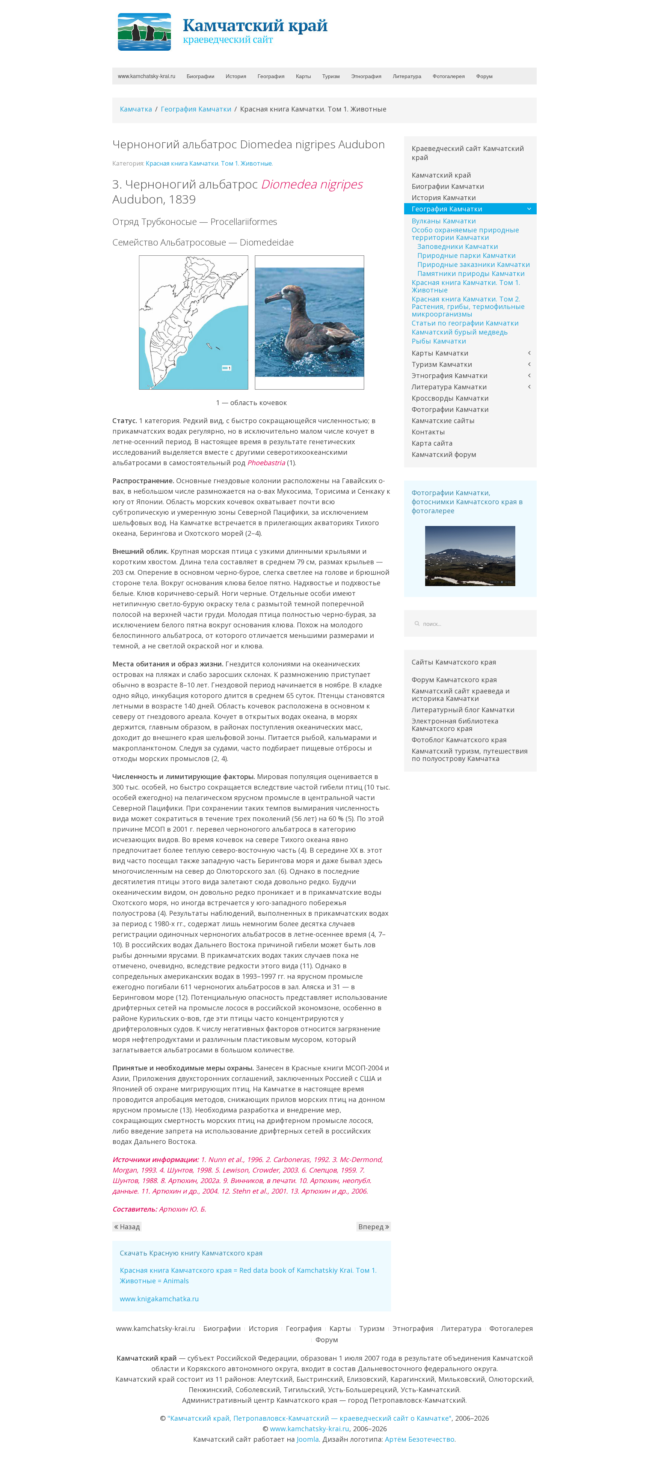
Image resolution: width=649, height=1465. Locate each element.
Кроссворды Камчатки (450, 397)
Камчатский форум (444, 454)
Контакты (428, 431)
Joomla (308, 1439)
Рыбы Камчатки (439, 340)
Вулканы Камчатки (444, 220)
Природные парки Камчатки (466, 255)
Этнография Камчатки (450, 375)
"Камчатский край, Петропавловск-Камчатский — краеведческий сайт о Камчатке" (309, 1418)
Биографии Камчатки (448, 186)
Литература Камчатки (449, 386)
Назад (129, 1226)
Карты (303, 76)
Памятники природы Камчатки (471, 273)
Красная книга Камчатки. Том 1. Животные (209, 163)
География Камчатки (196, 109)
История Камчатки (444, 197)
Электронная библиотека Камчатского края (455, 724)
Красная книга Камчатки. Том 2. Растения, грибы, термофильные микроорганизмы (468, 306)
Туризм (331, 76)
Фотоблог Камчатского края (459, 739)
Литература (407, 76)
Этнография (366, 76)
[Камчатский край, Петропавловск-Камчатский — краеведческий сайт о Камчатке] (225, 31)
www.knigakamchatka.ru (159, 1298)
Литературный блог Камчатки (463, 709)
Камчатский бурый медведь (460, 331)
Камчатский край (441, 174)
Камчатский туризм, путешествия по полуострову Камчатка (470, 754)
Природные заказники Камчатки (473, 264)
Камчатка (136, 109)
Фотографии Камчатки (450, 409)
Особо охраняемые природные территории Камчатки (465, 233)
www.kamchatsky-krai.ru (146, 76)
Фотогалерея (449, 76)
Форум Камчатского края (454, 679)
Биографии (200, 76)
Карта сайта (432, 443)
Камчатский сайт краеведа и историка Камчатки (461, 694)
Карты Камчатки (440, 352)
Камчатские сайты (443, 420)
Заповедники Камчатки (457, 246)
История (236, 76)
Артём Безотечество (419, 1439)
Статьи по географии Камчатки (465, 322)
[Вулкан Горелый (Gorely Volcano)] (470, 555)
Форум (484, 76)
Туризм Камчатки (442, 364)
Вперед (371, 1226)
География (271, 76)
